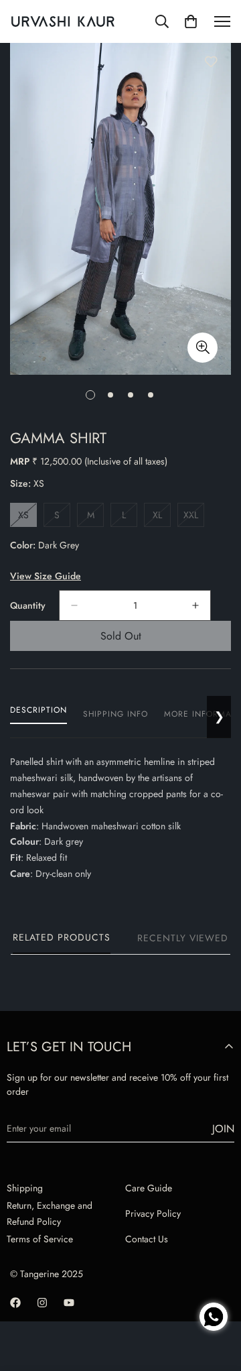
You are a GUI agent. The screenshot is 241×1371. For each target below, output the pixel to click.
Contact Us (146, 1239)
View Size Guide (45, 576)
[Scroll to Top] (217, 1270)
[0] (190, 21)
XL (162, 517)
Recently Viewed (182, 938)
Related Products (61, 937)
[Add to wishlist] (211, 61)
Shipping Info (115, 714)
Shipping (25, 1188)
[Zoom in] (202, 348)
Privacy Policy (153, 1213)
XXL (193, 517)
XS (27, 517)
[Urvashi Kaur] (63, 21)
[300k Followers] (15, 1302)
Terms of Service (40, 1239)
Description (38, 710)
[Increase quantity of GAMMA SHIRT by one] (195, 605)
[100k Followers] (42, 1302)
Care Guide (148, 1188)
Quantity (28, 605)
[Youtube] (69, 1302)
